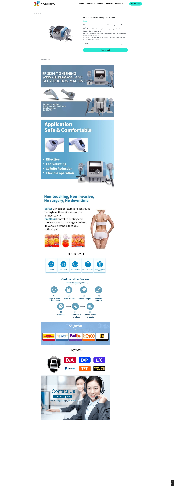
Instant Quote (135, 3)
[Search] (125, 4)
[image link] (37, 3)
